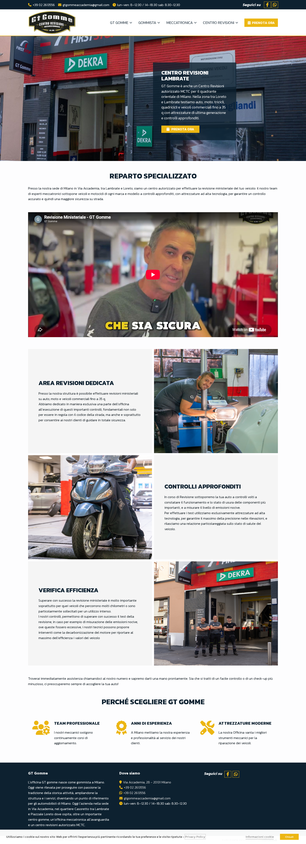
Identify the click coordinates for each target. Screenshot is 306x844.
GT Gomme (119, 22)
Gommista (147, 22)
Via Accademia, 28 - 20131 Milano (147, 782)
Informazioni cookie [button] (260, 836)
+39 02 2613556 (44, 4)
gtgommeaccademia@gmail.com (86, 4)
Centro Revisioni (218, 22)
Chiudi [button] (289, 837)
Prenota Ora (182, 129)
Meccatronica (179, 22)
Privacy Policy (195, 836)
